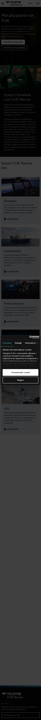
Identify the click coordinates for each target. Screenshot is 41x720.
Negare (20, 380)
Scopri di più (12, 219)
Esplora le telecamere (14, 48)
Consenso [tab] (7, 343)
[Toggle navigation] (2, 3)
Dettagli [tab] (18, 343)
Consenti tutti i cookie (20, 372)
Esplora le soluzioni (13, 42)
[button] (31, 3)
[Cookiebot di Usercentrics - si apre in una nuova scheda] (29, 337)
